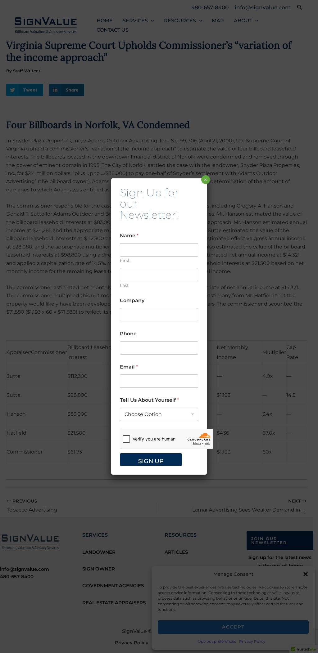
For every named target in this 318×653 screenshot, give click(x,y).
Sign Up (151, 461)
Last (124, 285)
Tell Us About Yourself (149, 400)
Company (132, 300)
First (125, 260)
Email (129, 367)
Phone (128, 334)
